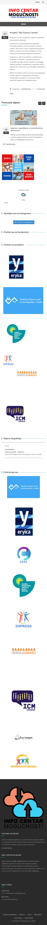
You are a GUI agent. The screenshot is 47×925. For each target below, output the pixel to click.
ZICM (29, 915)
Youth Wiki (18, 918)
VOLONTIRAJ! (7, 848)
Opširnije (35, 871)
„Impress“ (5, 863)
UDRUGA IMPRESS (10, 915)
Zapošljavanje (26, 89)
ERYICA (22, 915)
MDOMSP (37, 915)
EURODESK (29, 918)
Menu (38, 2)
